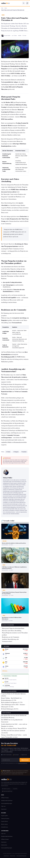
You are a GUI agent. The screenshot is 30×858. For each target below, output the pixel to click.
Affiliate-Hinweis (5, 797)
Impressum (3, 809)
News (6, 8)
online (5, 3)
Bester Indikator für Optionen (9, 702)
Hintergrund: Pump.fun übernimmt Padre (13, 628)
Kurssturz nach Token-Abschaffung (11, 630)
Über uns (3, 806)
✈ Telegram (16, 451)
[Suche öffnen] (23, 3)
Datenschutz (4, 845)
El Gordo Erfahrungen (7, 709)
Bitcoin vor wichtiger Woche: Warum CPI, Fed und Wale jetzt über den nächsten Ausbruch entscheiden (13, 730)
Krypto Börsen (4, 821)
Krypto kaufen (4, 815)
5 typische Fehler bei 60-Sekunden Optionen (13, 694)
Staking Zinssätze (5, 818)
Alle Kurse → (5, 671)
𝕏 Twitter (8, 451)
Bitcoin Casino (4, 824)
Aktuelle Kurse (4, 827)
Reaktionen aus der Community (10, 637)
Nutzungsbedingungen (6, 803)
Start (2, 8)
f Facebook (23, 451)
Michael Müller (7, 35)
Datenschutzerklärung (22, 763)
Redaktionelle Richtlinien (6, 800)
